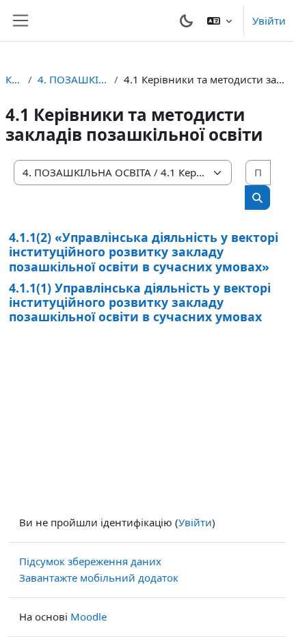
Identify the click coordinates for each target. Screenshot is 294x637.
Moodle (88, 616)
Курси (14, 79)
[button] (219, 20)
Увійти (269, 20)
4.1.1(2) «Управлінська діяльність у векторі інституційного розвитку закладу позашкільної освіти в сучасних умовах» (143, 251)
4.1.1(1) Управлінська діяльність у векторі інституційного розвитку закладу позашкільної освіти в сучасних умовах (140, 302)
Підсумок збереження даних (90, 561)
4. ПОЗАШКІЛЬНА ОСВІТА (73, 79)
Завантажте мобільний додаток (98, 577)
